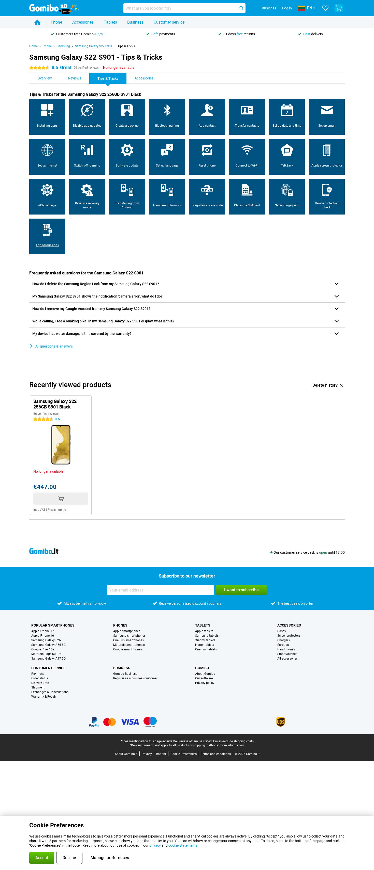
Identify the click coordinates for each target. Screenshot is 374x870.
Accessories (83, 22)
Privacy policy (204, 683)
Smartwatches (287, 654)
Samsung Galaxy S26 (46, 640)
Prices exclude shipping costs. (233, 741)
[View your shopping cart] (339, 8)
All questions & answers (54, 346)
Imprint (161, 754)
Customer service (169, 22)
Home (33, 46)
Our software (204, 678)
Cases (281, 631)
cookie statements (182, 845)
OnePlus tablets (206, 649)
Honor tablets (204, 645)
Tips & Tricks (126, 46)
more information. (232, 745)
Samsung (63, 46)
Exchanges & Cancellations (49, 692)
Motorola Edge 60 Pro (46, 654)
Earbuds (283, 645)
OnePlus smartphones (128, 640)
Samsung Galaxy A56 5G (48, 645)
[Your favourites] (325, 8)
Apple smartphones (126, 631)
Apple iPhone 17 (42, 631)
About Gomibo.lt (126, 754)
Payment (37, 674)
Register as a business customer (135, 678)
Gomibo (202, 668)
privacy (155, 845)
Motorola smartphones (129, 645)
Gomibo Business (125, 674)
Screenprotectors (288, 635)
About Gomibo (205, 674)
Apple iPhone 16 (42, 635)
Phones (120, 625)
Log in (287, 8)
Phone (56, 22)
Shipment (38, 687)
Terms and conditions (216, 754)
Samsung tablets (207, 635)
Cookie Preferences (183, 754)
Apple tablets (204, 631)
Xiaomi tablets (205, 640)
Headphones (286, 649)
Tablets (110, 22)
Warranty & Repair (43, 696)
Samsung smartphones (129, 635)
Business (135, 22)
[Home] (37, 22)
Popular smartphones (53, 625)
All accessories (287, 658)
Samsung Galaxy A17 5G (48, 658)
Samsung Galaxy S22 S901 (93, 46)
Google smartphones (127, 649)
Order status (39, 678)
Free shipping (57, 510)
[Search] (241, 8)
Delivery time (40, 683)
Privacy (147, 754)
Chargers (283, 640)
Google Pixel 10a (42, 649)
